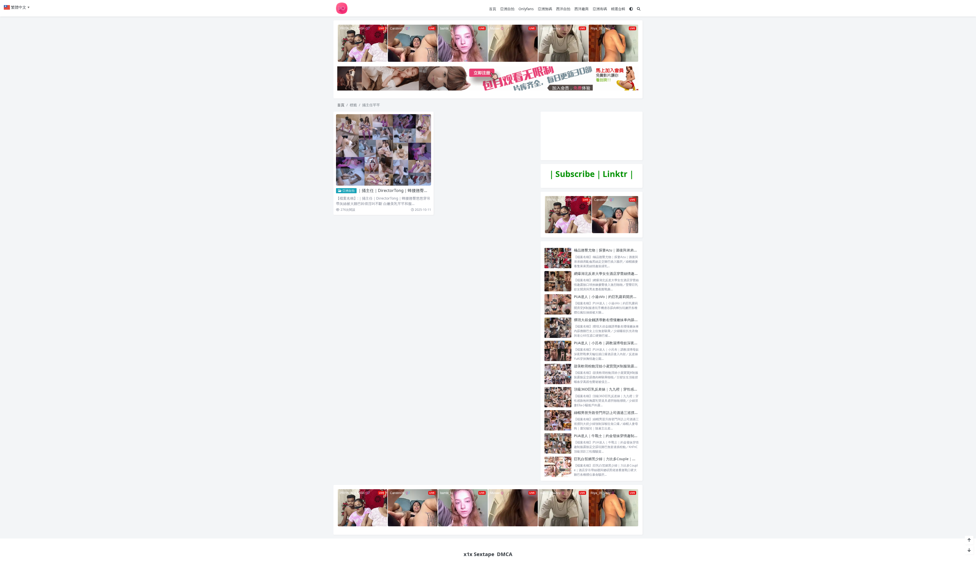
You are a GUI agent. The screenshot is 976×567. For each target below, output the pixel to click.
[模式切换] (631, 9)
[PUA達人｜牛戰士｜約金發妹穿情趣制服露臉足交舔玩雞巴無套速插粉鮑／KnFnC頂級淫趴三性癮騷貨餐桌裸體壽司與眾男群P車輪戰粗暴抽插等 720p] (557, 443)
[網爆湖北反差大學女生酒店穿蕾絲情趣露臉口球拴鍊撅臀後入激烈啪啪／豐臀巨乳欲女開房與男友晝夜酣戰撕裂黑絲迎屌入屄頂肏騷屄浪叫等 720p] (557, 281)
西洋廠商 (581, 8)
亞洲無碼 (545, 8)
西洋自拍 (563, 8)
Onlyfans (526, 8)
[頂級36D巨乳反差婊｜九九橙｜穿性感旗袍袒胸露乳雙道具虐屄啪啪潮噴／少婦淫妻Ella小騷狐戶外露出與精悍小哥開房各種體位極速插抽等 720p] (557, 397)
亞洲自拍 (507, 8)
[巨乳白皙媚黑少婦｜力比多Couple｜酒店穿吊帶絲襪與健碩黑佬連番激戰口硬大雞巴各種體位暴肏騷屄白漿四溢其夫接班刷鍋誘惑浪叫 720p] (557, 466)
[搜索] (639, 9)
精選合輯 (618, 8)
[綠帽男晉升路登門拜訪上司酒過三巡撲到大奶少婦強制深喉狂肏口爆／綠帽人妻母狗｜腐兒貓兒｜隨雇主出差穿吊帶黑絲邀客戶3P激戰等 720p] (557, 420)
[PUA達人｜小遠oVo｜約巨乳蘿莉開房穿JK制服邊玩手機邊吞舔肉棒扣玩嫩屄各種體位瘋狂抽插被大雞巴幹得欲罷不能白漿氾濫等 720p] (557, 304)
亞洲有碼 (600, 8)
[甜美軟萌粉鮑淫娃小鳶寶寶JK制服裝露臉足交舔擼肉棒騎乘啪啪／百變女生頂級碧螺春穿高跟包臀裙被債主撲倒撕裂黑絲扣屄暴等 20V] (557, 374)
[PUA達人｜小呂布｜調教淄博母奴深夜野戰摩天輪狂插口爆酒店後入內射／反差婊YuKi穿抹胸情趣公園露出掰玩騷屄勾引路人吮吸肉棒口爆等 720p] (557, 350)
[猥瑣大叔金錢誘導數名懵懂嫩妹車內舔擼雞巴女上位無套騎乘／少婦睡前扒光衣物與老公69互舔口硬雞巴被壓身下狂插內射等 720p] (557, 327)
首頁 (492, 8)
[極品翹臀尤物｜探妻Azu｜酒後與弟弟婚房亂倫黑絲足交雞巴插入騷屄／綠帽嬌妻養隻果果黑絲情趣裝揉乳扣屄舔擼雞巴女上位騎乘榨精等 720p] (557, 258)
